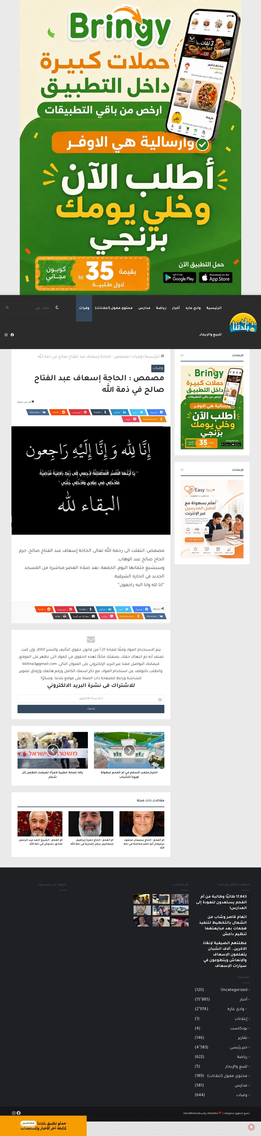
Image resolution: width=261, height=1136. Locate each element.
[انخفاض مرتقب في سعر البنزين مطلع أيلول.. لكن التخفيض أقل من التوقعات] (161, 922)
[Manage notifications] (251, 1127)
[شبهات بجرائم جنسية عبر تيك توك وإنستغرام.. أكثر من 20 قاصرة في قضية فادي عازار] (142, 910)
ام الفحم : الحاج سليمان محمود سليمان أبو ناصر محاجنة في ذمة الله (144, 844)
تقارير (242, 1038)
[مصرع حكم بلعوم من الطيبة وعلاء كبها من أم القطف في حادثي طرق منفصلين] (142, 922)
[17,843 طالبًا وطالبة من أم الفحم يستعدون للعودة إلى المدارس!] (180, 899)
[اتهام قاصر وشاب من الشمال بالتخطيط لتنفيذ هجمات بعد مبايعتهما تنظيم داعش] (161, 899)
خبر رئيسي (238, 1048)
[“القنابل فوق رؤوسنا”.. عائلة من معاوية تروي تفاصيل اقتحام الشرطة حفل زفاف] (180, 922)
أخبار (176, 308)
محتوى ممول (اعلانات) (114, 308)
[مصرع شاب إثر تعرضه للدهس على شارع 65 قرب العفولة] (180, 910)
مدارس (144, 308)
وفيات (84, 308)
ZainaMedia (190, 1113)
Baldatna (213, 1113)
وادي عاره (193, 308)
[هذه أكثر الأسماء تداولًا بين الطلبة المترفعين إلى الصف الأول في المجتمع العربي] (161, 910)
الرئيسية (214, 308)
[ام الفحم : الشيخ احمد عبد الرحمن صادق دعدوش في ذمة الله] (40, 823)
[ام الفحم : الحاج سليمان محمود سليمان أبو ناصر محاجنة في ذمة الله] (141, 823)
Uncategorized (234, 990)
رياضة (161, 308)
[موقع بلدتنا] (243, 322)
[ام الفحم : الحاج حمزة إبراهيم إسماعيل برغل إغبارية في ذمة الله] (91, 823)
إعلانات (241, 1019)
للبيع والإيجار (211, 335)
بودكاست (238, 1029)
